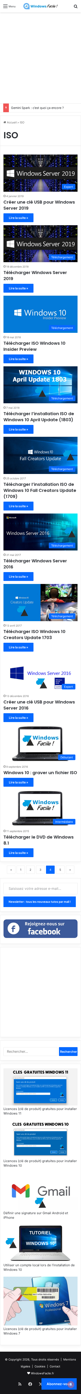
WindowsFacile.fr (42, 1373)
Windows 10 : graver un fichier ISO (40, 773)
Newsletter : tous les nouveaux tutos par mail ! (40, 901)
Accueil (11, 122)
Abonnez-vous (59, 1384)
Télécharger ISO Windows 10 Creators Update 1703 (34, 634)
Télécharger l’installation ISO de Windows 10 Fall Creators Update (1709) (39, 490)
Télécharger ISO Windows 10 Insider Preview (34, 346)
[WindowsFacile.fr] (40, 6)
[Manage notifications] (70, 1384)
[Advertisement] (40, 57)
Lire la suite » (18, 218)
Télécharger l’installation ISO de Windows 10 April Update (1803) (38, 417)
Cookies (40, 1366)
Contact (55, 1366)
